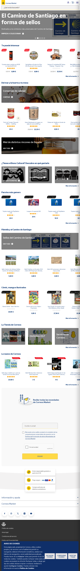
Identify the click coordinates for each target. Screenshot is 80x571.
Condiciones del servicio (9, 536)
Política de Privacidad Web (10, 540)
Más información (71, 76)
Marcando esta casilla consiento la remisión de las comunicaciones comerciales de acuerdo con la (41, 435)
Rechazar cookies (49, 556)
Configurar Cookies (61, 556)
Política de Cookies (27, 568)
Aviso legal (5, 532)
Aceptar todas (73, 556)
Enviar (40, 456)
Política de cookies (7, 528)
